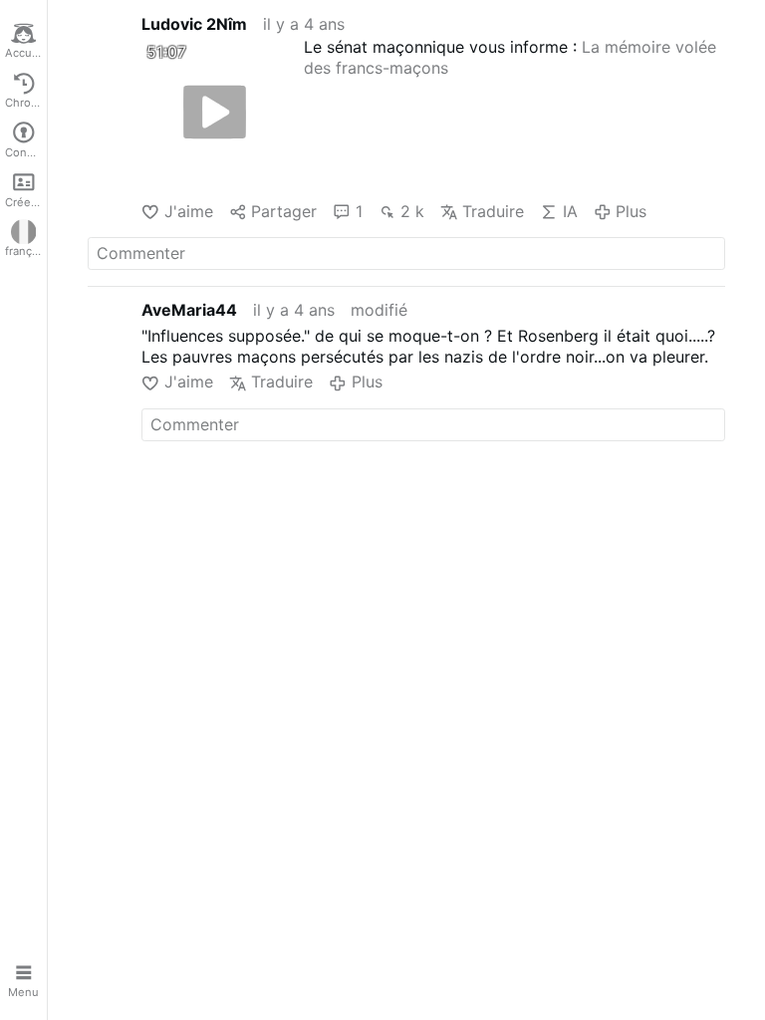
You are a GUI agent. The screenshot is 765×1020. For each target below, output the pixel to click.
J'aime (188, 211)
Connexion (26, 152)
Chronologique (26, 103)
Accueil (25, 53)
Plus (631, 211)
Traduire (493, 211)
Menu (23, 992)
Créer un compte (26, 202)
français (26, 251)
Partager (284, 211)
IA (570, 211)
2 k (412, 211)
